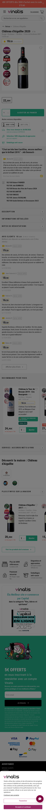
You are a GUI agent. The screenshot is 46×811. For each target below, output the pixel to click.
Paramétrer (23, 801)
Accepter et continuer (23, 807)
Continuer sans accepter (11, 795)
